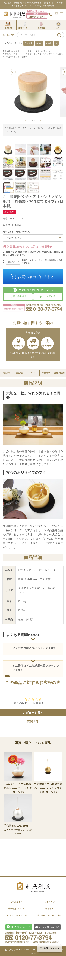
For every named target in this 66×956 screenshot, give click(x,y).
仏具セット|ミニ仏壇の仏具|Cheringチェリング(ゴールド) (18, 788)
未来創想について (16, 908)
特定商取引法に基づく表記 (49, 915)
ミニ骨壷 (27, 51)
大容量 (49, 43)
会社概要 (49, 908)
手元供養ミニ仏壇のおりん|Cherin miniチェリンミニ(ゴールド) (48, 788)
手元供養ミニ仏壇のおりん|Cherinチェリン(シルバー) (18, 829)
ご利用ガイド (8, 35)
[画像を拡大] (13, 72)
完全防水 (28, 43)
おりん (39, 43)
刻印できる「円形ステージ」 (17, 231)
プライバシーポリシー (16, 915)
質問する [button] (33, 721)
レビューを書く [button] (33, 712)
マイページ (49, 902)
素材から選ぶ (41, 51)
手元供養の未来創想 (11, 51)
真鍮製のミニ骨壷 (10, 54)
